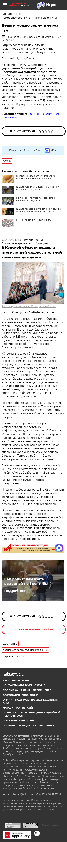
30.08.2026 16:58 (11, 239)
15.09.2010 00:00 (11, 14)
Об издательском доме (20, 695)
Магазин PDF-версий (18, 707)
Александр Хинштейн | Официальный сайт (29, 306)
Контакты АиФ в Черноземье (24, 685)
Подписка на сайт (16, 690)
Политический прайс (19, 720)
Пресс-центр (42, 690)
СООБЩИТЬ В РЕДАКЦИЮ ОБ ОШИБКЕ (28, 725)
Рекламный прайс (16, 680)
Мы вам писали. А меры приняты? (34, 220)
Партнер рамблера (50, 825)
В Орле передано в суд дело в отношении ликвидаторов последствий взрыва (39, 210)
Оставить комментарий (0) (34, 629)
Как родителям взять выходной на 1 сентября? (28, 581)
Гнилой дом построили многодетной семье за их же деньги (36, 199)
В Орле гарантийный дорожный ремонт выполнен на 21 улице (37, 188)
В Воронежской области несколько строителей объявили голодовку (35, 177)
